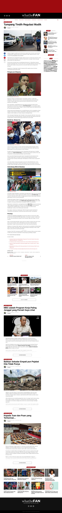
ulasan (55, 71)
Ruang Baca (34, 19)
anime (45, 60)
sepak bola (52, 70)
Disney (47, 61)
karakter (46, 63)
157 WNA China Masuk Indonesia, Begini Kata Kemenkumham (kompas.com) (23, 248)
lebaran (22, 252)
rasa (56, 68)
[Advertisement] (31, 6)
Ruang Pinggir (40, 19)
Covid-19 (19, 252)
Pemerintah (38, 252)
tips (51, 71)
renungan (46, 69)
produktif (54, 68)
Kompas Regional (16, 144)
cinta (45, 61)
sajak (53, 69)
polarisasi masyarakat (17, 215)
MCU (51, 65)
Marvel (48, 65)
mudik (31, 252)
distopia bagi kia (51, 61)
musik (49, 66)
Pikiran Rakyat (13, 191)
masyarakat (27, 252)
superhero (48, 71)
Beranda (16, 19)
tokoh (53, 71)
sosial (45, 71)
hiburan (45, 62)
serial (56, 70)
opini (34, 252)
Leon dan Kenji (49, 64)
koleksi (56, 63)
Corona (15, 252)
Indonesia (49, 62)
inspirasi (53, 62)
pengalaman (54, 67)
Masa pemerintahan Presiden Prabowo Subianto (15, 338)
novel (55, 66)
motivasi (46, 66)
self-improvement (47, 70)
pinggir (48, 68)
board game (49, 60)
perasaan (45, 68)
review (50, 69)
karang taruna (50, 63)
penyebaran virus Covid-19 (18, 55)
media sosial (54, 65)
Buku (54, 60)
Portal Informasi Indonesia (15, 234)
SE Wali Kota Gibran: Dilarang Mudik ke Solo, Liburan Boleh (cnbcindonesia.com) (24, 241)
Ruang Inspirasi (27, 19)
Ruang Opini (21, 19)
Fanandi (45, 19)
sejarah (55, 69)
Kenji (53, 63)
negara (52, 66)
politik (51, 68)
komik (44, 64)
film (55, 61)
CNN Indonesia (16, 96)
